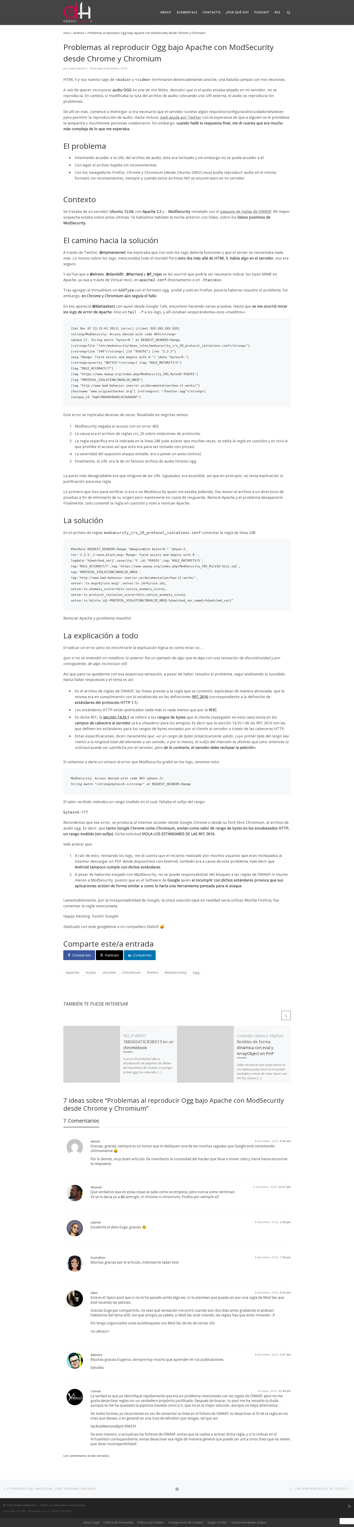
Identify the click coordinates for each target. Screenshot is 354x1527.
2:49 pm (285, 1222)
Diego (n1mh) (217, 1522)
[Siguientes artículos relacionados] (286, 1015)
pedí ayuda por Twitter (180, 117)
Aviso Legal (91, 1522)
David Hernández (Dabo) (249, 1522)
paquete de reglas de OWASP (245, 211)
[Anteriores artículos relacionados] (276, 1015)
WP (23, 1510)
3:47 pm (285, 1354)
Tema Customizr (61, 1510)
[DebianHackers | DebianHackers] (77, 12)
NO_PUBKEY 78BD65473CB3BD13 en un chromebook (148, 1041)
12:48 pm (285, 1391)
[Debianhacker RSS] (349, 1506)
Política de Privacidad (118, 1522)
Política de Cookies (150, 1522)
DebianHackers (26, 1505)
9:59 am (285, 1141)
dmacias (96, 1187)
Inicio (66, 33)
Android (79, 33)
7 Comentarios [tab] (81, 1120)
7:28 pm (285, 1257)
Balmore (96, 1355)
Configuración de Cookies (185, 1522)
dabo (94, 1293)
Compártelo (81, 955)
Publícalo (112, 955)
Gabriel (96, 1222)
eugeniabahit (77, 68)
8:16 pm (285, 1292)
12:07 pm (285, 1187)
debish (95, 1141)
